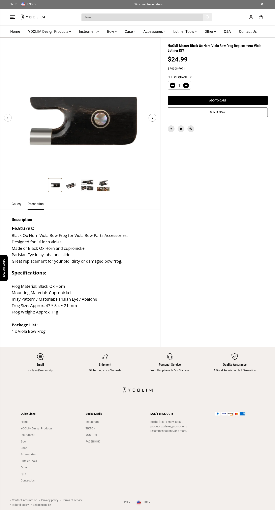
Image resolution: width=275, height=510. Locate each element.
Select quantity (179, 77)
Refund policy (20, 504)
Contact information (24, 500)
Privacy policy (49, 500)
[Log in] (251, 17)
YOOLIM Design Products (48, 31)
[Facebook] (171, 128)
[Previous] (8, 118)
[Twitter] (181, 128)
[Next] (152, 118)
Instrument (88, 31)
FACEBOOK (93, 441)
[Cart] (260, 17)
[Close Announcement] (261, 4)
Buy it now (217, 112)
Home (15, 31)
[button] (12, 17)
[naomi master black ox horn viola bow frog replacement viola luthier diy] (80, 117)
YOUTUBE (92, 434)
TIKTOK (90, 428)
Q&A (227, 31)
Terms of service (72, 500)
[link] (234, 414)
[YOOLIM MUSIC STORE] (33, 17)
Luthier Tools (184, 31)
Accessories (153, 31)
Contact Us (248, 31)
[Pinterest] (190, 128)
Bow (111, 31)
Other (209, 31)
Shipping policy (42, 504)
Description (36, 204)
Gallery (17, 204)
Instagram (92, 421)
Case (129, 31)
